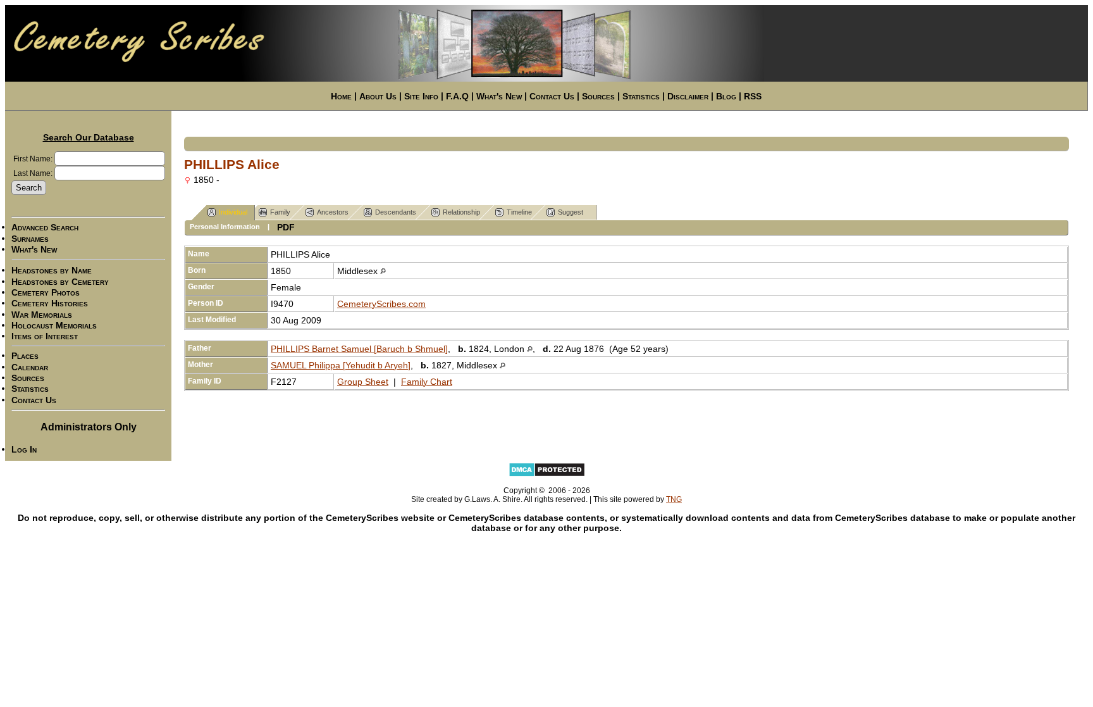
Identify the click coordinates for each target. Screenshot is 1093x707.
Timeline (519, 212)
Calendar (29, 367)
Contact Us (551, 96)
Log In (24, 449)
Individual (233, 212)
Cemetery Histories (49, 304)
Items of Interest (44, 336)
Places (25, 356)
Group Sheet (362, 382)
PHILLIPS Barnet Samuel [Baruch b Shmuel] (359, 349)
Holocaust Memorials (54, 325)
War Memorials (41, 315)
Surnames (30, 239)
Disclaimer (687, 96)
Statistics (641, 96)
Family (280, 212)
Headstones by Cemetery (60, 282)
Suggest (570, 212)
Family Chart (426, 382)
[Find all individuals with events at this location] (383, 271)
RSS (753, 96)
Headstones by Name (51, 271)
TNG (674, 499)
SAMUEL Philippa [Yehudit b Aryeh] (341, 365)
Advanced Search (44, 228)
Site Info (421, 96)
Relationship (461, 212)
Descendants (395, 212)
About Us (378, 96)
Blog (726, 96)
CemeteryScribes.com (381, 304)
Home (341, 96)
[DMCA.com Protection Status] (547, 474)
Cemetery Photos (45, 292)
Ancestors (333, 212)
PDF (286, 227)
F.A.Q (457, 96)
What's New (499, 96)
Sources (598, 96)
